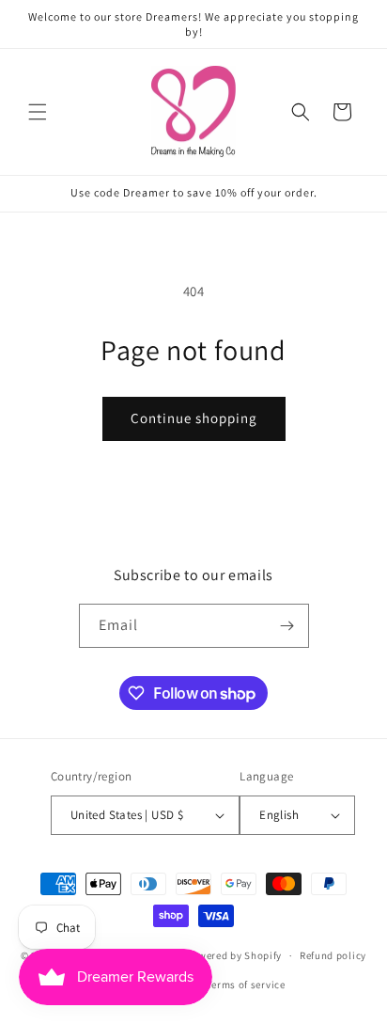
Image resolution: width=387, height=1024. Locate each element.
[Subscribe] (287, 626)
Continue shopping (194, 418)
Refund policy (333, 955)
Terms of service (246, 984)
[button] (37, 112)
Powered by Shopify (234, 955)
